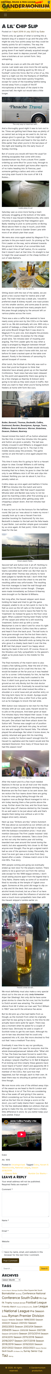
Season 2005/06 (20, 1330)
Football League (36, 1302)
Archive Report (6, 1290)
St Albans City (18, 1351)
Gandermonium (38, 1367)
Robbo (5, 1316)
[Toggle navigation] (5, 14)
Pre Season (37, 1311)
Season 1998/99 (8, 1320)
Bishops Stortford (18, 1290)
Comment (7, 1189)
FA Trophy (7, 1302)
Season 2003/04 (24, 1326)
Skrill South (7, 1351)
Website (5, 1241)
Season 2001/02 (19, 1323)
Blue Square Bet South (33, 1290)
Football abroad (19, 1303)
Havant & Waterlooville (24, 1307)
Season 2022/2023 (24, 1347)
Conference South (16, 1298)
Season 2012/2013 (10, 1334)
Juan (35, 1306)
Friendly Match (9, 1306)
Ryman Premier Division (26, 1316)
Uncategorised (18, 1164)
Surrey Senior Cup (33, 1351)
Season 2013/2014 (29, 1333)
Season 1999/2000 (25, 1319)
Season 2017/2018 (24, 1340)
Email (5, 1231)
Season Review (40, 1348)
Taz (5, 1355)
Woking (11, 1356)
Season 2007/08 (37, 1330)
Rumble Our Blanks (37, 1173)
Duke (42, 31)
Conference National (34, 1293)
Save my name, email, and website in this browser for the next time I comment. (23, 1253)
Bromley (19, 1294)
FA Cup (43, 1298)
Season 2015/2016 (23, 1337)
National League (22, 1167)
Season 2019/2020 (24, 1344)
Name (5, 1220)
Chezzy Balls (10, 1173)
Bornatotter (8, 1293)
